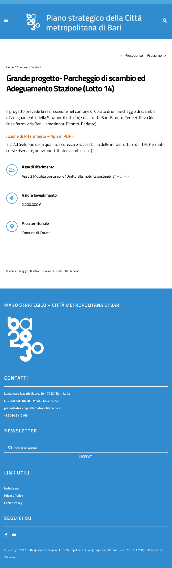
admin (13, 271)
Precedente (134, 55)
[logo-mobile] (84, 15)
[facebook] (6, 535)
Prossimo (154, 55)
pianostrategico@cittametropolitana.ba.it (32, 408)
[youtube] (14, 535)
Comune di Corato (52, 271)
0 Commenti (72, 271)
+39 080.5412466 (15, 415)
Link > (124, 176)
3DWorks (10, 557)
